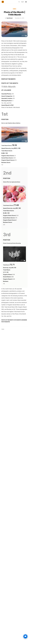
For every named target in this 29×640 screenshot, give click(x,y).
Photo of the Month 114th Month (10, 107)
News (14, 8)
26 (7, 96)
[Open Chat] (25, 636)
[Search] (19, 2)
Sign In (22, 1)
